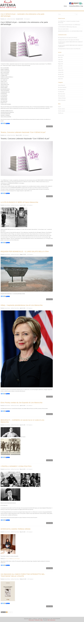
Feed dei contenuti (61, 108)
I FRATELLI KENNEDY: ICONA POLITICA (16, 466)
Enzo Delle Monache (62, 89)
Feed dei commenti (61, 110)
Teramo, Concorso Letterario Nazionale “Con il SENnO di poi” (23, 132)
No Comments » (27, 18)
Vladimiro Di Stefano (62, 98)
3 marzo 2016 (7, 558)
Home (65, 6)
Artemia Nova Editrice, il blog (76, 6)
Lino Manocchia (61, 91)
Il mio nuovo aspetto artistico (63, 28)
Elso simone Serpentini (62, 87)
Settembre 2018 (61, 55)
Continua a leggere (49, 126)
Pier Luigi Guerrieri (61, 95)
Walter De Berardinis (61, 100)
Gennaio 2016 (60, 72)
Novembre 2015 (61, 76)
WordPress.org (60, 113)
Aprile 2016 (60, 65)
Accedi (59, 106)
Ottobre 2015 (60, 78)
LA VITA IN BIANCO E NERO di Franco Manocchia (19, 202)
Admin (41, 619)
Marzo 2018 (60, 57)
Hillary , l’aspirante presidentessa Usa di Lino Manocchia (21, 305)
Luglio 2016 (60, 59)
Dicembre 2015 (61, 74)
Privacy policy (31, 619)
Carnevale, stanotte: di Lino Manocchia (73, 48)
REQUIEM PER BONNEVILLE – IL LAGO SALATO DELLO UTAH (25, 251)
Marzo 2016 (60, 68)
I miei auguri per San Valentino (71, 37)
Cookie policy (37, 619)
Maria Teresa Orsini (11, 18)
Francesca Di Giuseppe (16, 558)
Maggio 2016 (60, 63)
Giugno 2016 (60, 61)
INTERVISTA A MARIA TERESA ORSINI (15, 529)
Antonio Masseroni (61, 85)
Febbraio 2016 (60, 70)
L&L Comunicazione (51, 619)
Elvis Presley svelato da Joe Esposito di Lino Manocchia (21, 402)
